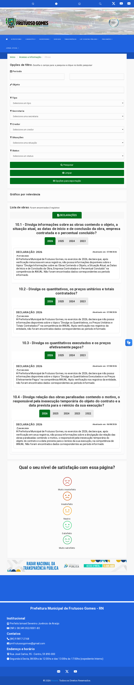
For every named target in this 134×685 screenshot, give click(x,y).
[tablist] (50, 241)
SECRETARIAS (44, 39)
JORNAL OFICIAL (12, 48)
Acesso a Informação (30, 57)
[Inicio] (6, 39)
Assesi (54, 680)
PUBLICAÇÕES (107, 39)
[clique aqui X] (67, 671)
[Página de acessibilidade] (79, 3)
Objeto (16, 84)
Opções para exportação (68, 181)
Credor (16, 124)
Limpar (68, 173)
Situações (17, 137)
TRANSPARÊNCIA (70, 39)
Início (13, 57)
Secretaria (18, 111)
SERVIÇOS (57, 39)
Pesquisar (68, 165)
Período (17, 71)
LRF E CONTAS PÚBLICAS (88, 39)
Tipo (14, 97)
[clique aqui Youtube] (75, 671)
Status (15, 150)
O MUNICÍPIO (30, 39)
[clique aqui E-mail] (59, 671)
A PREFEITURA (16, 39)
